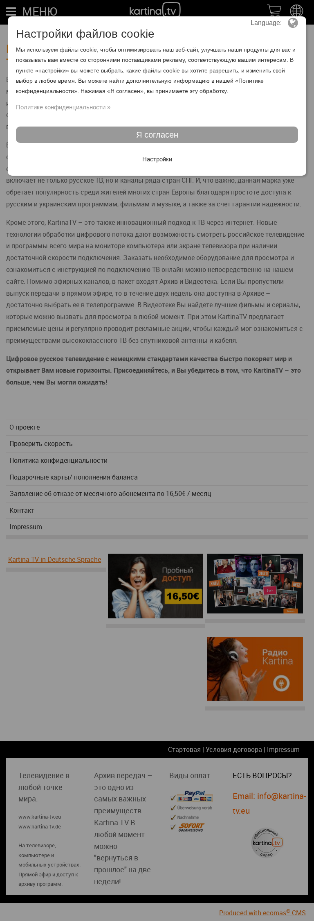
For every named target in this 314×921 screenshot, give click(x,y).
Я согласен (157, 134)
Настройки (157, 159)
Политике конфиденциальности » (63, 107)
